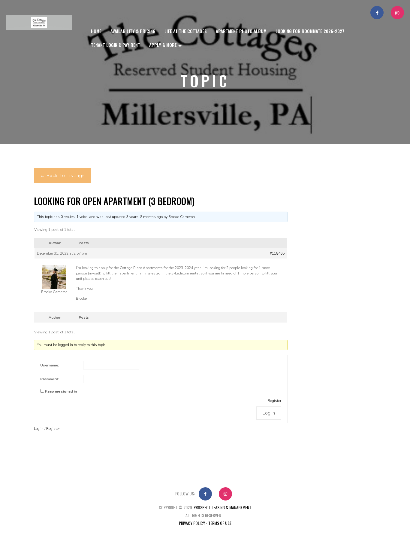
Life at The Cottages (185, 31)
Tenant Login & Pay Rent (115, 44)
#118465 (277, 253)
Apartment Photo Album (241, 31)
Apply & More (163, 44)
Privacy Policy (192, 523)
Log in (39, 428)
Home (96, 31)
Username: (49, 365)
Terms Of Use (219, 523)
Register (274, 400)
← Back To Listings (62, 175)
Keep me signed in (61, 391)
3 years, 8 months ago (144, 216)
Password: (49, 379)
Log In (269, 413)
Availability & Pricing (132, 31)
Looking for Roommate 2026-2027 (310, 31)
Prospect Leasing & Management (222, 507)
